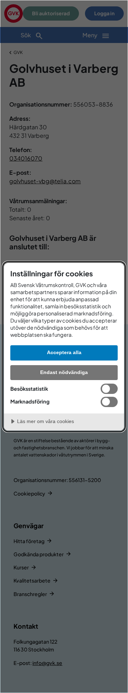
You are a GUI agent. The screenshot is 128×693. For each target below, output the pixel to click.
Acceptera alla (64, 352)
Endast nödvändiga (64, 372)
